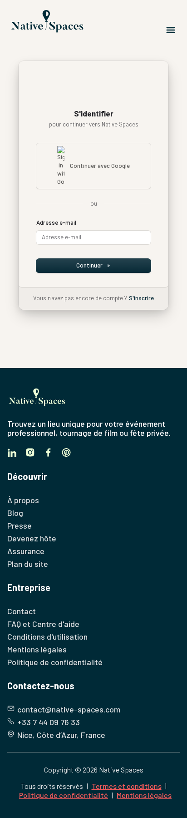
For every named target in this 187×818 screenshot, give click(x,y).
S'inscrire (141, 298)
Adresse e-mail (56, 222)
